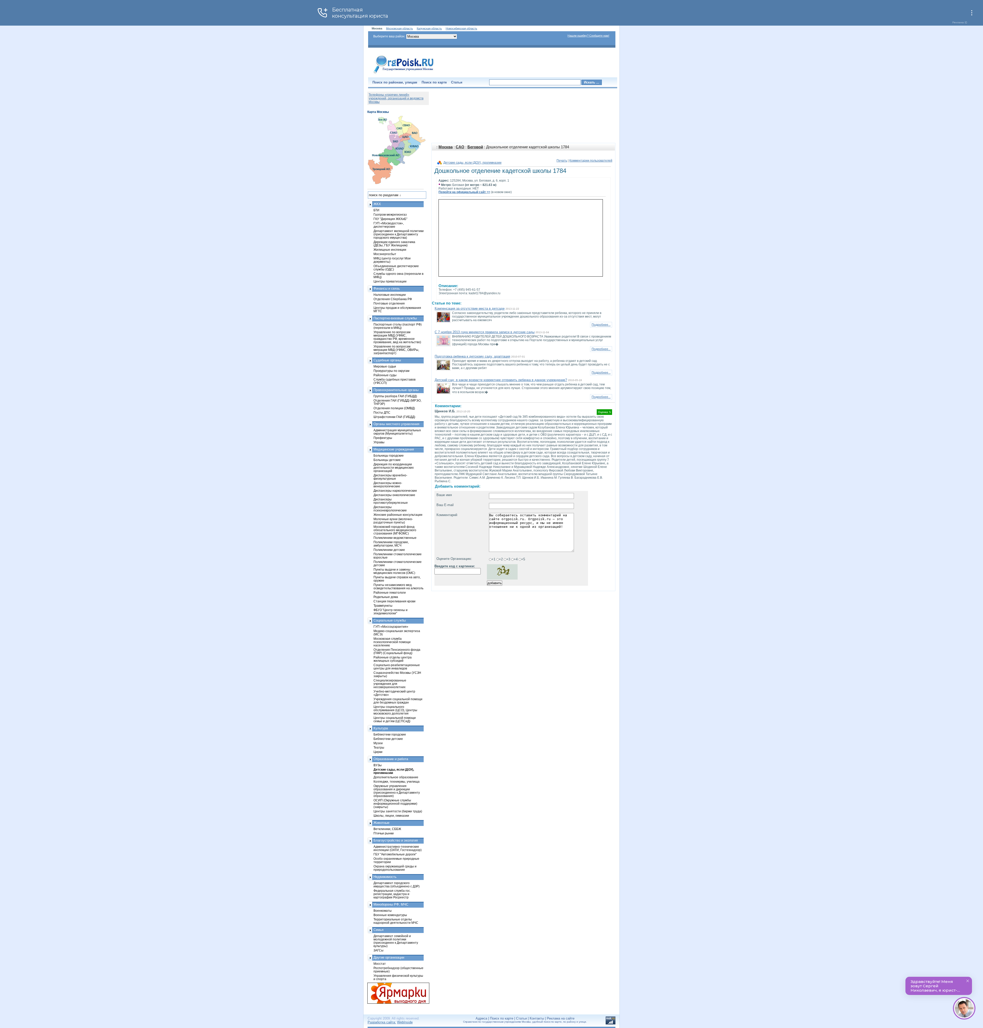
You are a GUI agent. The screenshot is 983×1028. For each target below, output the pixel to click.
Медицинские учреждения (393, 449)
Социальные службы (389, 620)
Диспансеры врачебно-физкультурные (390, 477)
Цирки (377, 751)
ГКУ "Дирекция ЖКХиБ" (390, 219)
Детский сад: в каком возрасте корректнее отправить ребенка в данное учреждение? (501, 380)
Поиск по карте (434, 82)
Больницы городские (388, 455)
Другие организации (388, 957)
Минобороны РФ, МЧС (390, 904)
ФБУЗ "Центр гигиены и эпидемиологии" (390, 611)
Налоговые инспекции (389, 294)
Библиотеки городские (389, 734)
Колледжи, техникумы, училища (396, 781)
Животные (381, 823)
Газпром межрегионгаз (390, 214)
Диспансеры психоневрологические (390, 508)
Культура (380, 728)
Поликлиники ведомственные (394, 537)
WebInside (405, 1022)
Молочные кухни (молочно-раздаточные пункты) (393, 520)
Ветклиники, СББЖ (387, 829)
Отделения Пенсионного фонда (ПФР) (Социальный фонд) (396, 651)
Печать (562, 160)
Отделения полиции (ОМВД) (394, 408)
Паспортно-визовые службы (395, 318)
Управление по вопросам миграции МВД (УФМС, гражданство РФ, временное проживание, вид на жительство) (397, 337)
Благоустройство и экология (395, 840)
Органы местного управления (396, 424)
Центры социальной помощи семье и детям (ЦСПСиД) (394, 719)
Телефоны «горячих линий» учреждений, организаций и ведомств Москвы (396, 98)
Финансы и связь (386, 288)
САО (460, 147)
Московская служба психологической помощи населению (392, 642)
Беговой (475, 147)
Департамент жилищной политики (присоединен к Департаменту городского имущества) (398, 234)
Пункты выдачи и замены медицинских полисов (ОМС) (394, 571)
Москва (446, 147)
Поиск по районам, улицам (394, 82)
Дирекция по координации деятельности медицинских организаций (393, 468)
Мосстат (379, 963)
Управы (378, 442)
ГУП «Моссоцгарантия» (390, 626)
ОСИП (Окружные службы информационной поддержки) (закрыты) (395, 804)
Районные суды (385, 375)
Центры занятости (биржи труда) (397, 811)
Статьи (456, 82)
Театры (378, 747)
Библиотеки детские (388, 738)
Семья (378, 930)
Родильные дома (385, 597)
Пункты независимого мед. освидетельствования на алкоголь (398, 586)
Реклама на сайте (560, 1018)
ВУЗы (377, 765)
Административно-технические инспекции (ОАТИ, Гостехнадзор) (397, 848)
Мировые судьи (384, 366)
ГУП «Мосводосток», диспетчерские (388, 225)
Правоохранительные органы (396, 390)
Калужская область (429, 28)
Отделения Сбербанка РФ (392, 299)
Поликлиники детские (389, 549)
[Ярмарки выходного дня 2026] (395, 993)
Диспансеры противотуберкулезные (390, 501)
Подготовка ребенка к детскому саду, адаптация (472, 356)
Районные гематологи (389, 592)
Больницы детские (387, 459)
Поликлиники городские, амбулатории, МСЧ (391, 543)
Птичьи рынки (383, 833)
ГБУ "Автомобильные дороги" (394, 854)
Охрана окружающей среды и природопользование (394, 868)
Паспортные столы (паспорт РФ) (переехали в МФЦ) (397, 326)
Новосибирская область (461, 28)
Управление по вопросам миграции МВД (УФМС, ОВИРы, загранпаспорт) (396, 350)
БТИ (376, 210)
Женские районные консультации (397, 514)
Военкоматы (382, 910)
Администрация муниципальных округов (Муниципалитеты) (397, 431)
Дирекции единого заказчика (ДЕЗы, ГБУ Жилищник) (394, 243)
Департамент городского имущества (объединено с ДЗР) (396, 884)
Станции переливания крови (394, 601)
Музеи (378, 743)
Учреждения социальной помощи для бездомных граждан (397, 700)
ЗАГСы (378, 950)
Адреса (481, 1018)
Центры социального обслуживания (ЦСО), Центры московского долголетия (395, 710)
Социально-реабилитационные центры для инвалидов (396, 666)
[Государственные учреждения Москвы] (403, 73)
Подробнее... (601, 325)
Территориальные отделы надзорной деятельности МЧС (395, 921)
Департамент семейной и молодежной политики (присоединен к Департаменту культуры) (395, 941)
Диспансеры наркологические (395, 490)
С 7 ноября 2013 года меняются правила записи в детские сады (485, 332)
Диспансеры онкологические (394, 495)
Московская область (399, 28)
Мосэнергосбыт (384, 254)
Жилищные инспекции (389, 249)
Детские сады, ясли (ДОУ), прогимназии (472, 162)
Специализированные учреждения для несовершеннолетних (389, 684)
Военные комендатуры (390, 915)
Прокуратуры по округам (391, 370)
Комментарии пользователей (590, 160)
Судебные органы (387, 360)
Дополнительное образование (395, 777)
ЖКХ (377, 204)
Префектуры (382, 437)
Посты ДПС (381, 412)
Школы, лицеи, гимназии (391, 815)
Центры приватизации (390, 281)
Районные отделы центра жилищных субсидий (392, 659)
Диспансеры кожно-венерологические (387, 484)
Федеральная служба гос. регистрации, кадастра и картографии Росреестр (392, 894)
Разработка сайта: (382, 1022)
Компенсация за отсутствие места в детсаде (470, 308)
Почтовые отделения (389, 303)
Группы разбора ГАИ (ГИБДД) (395, 396)
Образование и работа (390, 759)
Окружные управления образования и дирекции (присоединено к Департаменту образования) (396, 791)
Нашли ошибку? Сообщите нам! (588, 35)
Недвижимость (385, 877)
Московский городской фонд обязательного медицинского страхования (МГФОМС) (394, 530)
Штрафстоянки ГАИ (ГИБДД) (394, 416)
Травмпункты (382, 605)
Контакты (537, 1018)
